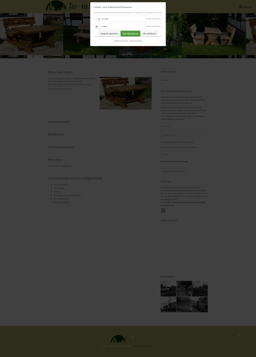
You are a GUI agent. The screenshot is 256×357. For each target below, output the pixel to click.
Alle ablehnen (149, 34)
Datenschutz (121, 41)
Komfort (104, 26)
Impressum (135, 41)
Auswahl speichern (109, 34)
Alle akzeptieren (130, 34)
